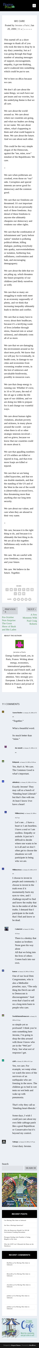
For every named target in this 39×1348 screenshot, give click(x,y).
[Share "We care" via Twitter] (11, 590)
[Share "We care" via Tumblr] (19, 590)
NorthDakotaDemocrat (20, 1016)
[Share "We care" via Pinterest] (24, 590)
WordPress (32, 1345)
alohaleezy (16, 782)
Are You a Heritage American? (13, 1225)
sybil (14, 1061)
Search (5, 1164)
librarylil (9, 1274)
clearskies (10, 1285)
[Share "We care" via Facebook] (7, 590)
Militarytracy (19, 813)
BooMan (9, 1263)
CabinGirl (18, 929)
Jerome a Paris (22, 25)
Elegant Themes (16, 1345)
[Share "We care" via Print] (24, 594)
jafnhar (9, 1296)
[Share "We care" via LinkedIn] (28, 590)
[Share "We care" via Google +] (15, 590)
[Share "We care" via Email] (19, 594)
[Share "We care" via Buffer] (32, 590)
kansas (14, 971)
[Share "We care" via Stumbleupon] (15, 594)
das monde (19, 748)
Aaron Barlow (17, 712)
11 (19, 29)
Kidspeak (15, 762)
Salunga (15, 1142)
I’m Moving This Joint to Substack (15, 1220)
